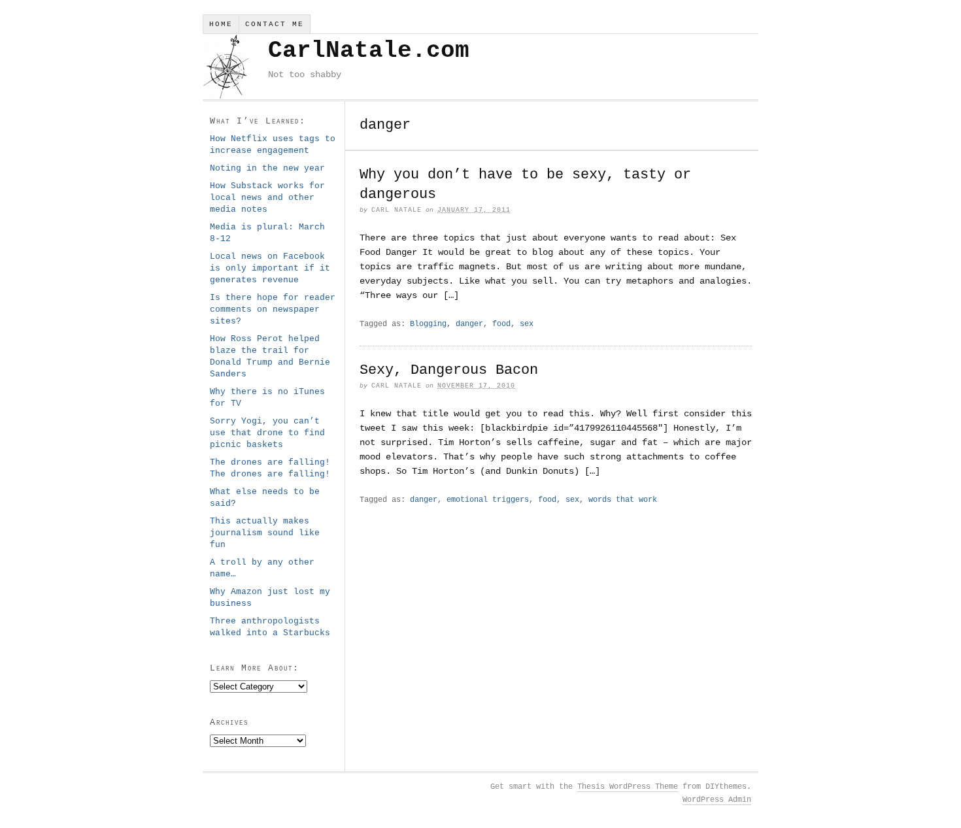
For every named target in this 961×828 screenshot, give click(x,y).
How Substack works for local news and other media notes (267, 197)
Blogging (428, 324)
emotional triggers (488, 500)
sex (526, 324)
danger (469, 324)
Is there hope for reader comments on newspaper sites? (272, 309)
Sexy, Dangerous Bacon (449, 370)
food (501, 324)
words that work (622, 500)
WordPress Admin (717, 799)
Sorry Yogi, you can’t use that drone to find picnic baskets (267, 433)
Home (221, 24)
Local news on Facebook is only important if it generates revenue (270, 268)
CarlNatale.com (368, 50)
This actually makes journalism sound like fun (265, 533)
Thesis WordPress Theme (627, 786)
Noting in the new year (267, 168)
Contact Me (274, 24)
